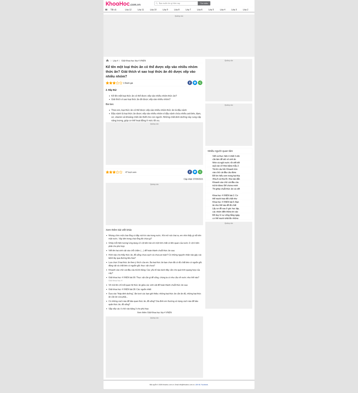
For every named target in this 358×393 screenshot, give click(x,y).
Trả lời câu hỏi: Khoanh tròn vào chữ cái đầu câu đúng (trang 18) (224, 171)
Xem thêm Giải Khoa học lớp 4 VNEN (154, 312)
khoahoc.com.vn (107, 61)
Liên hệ (197, 384)
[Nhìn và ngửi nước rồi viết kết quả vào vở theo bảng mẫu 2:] (209, 164)
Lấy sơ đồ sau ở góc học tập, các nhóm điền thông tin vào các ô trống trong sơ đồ (225, 210)
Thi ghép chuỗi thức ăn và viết (226, 189)
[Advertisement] (179, 37)
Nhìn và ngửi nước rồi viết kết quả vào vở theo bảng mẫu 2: (226, 164)
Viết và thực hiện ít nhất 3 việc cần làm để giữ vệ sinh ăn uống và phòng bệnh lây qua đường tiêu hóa (226, 158)
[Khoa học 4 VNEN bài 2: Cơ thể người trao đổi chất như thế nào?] (209, 196)
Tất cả (113, 9)
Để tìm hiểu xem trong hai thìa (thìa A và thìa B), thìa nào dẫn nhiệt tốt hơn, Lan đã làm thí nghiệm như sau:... (226, 177)
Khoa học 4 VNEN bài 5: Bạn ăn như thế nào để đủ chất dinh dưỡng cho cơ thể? (225, 204)
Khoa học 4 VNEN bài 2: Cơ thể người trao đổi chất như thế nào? (225, 197)
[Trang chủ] (123, 3)
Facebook (204, 384)
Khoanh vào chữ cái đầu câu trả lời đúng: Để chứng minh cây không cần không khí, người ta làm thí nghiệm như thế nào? (225, 184)
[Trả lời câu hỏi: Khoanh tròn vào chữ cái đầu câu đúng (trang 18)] (209, 170)
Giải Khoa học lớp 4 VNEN (133, 60)
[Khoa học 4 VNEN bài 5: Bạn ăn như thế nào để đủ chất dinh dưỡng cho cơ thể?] (209, 203)
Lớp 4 (115, 60)
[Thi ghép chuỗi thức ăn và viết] (209, 190)
